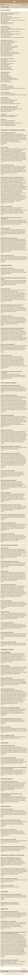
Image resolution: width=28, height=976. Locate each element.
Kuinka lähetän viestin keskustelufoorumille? (9, 41)
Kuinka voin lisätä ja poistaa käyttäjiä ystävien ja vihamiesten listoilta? (14, 94)
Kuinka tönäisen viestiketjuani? (6, 55)
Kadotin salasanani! (4, 21)
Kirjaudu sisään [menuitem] (24, 4)
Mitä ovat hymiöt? (4, 62)
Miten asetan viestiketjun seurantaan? (8, 110)
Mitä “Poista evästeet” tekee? (6, 23)
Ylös (3, 144)
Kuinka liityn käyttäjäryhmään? (6, 77)
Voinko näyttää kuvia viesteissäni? (7, 63)
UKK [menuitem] (8, 4)
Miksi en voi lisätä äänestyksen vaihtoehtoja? (9, 46)
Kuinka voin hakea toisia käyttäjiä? (7, 102)
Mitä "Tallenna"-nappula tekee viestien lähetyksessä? (11, 53)
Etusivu (6, 971)
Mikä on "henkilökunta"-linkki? (6, 81)
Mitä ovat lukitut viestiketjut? (6, 68)
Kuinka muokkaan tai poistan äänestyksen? (9, 47)
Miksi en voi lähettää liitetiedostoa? (7, 49)
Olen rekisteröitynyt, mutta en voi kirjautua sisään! (10, 17)
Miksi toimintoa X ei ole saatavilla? (7, 121)
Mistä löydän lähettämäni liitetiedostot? (8, 116)
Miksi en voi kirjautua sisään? (6, 16)
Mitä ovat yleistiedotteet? (5, 64)
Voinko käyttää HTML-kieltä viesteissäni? (8, 61)
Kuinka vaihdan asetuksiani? (6, 27)
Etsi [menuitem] (26, 7)
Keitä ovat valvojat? (4, 74)
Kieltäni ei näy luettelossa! (5, 32)
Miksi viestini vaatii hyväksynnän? (7, 54)
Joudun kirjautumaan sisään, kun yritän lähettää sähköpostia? (12, 37)
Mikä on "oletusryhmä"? (5, 80)
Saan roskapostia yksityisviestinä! (7, 87)
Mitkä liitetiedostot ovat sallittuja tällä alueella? (9, 115)
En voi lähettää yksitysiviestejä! (7, 85)
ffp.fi (3, 971)
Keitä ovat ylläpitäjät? (5, 73)
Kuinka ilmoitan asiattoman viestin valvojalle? (9, 52)
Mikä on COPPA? (4, 15)
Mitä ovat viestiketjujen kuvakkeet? (7, 69)
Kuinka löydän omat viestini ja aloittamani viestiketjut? (11, 103)
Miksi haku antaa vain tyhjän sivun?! (7, 101)
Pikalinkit (3, 4)
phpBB (13, 973)
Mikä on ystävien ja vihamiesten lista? (8, 93)
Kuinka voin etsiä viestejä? (6, 98)
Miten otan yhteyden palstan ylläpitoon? (8, 125)
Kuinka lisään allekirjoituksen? (6, 43)
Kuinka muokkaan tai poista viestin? (7, 42)
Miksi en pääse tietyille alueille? (6, 48)
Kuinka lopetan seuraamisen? (6, 111)
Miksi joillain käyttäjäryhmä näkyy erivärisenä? (9, 79)
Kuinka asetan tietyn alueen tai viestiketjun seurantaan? (11, 108)
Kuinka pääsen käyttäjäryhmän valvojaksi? (9, 78)
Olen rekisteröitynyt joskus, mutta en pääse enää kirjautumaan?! (13, 20)
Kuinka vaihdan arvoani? (5, 36)
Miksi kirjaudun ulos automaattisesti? (8, 22)
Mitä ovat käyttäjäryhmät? (5, 75)
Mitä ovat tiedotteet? (4, 65)
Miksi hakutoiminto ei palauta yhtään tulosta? (9, 100)
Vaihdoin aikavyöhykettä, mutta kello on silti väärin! (10, 31)
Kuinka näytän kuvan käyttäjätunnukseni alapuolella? (11, 33)
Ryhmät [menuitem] (22, 971)
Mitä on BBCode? (4, 59)
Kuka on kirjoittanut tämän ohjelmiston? (8, 120)
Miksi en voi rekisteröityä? (6, 18)
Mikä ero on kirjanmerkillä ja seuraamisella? (9, 107)
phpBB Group (19, 914)
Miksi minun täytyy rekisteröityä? (7, 14)
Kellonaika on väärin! (5, 30)
